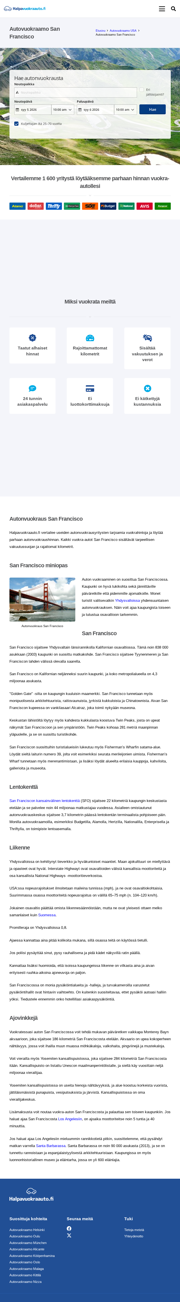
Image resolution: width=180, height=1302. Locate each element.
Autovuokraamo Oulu (24, 1236)
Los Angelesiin (70, 1119)
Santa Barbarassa (50, 1146)
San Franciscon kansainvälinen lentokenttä (44, 801)
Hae (152, 109)
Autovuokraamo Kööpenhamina (32, 1256)
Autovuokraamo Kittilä (25, 1275)
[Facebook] (69, 1228)
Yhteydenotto (133, 1236)
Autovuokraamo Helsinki (27, 1230)
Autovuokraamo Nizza (25, 1282)
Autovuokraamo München (28, 1243)
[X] (69, 1235)
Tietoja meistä (134, 1230)
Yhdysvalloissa (127, 600)
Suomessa (47, 915)
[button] (162, 9)
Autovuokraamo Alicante (26, 1249)
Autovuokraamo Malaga (26, 1269)
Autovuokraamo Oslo (24, 1262)
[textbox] (75, 92)
